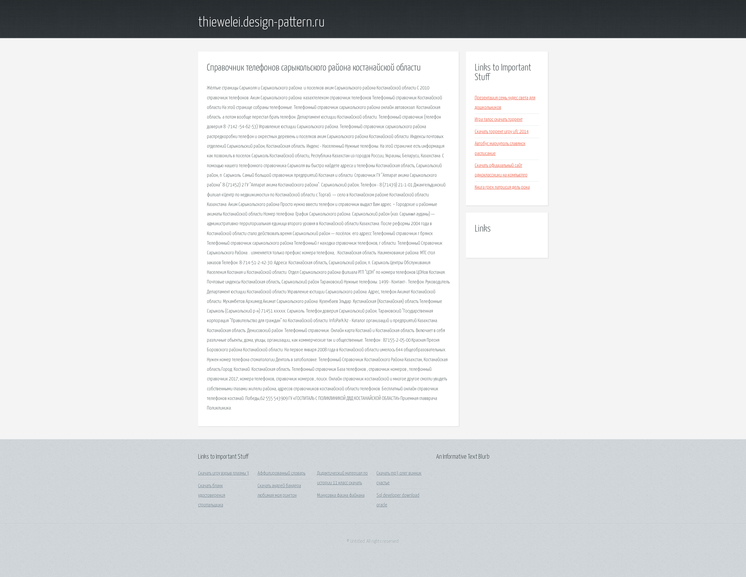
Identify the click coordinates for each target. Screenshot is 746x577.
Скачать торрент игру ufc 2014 (502, 131)
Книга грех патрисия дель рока (502, 187)
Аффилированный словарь (281, 473)
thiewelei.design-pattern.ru (261, 22)
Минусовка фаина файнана (341, 495)
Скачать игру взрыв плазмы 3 (223, 473)
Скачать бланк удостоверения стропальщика (211, 496)
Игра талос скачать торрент (498, 119)
